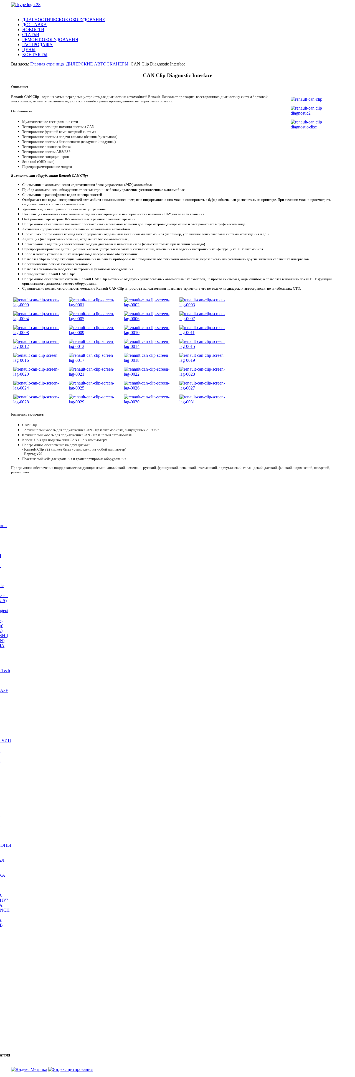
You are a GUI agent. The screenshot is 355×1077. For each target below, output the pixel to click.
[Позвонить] (25, 4)
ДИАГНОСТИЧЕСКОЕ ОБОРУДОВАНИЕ (63, 19)
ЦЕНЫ (29, 49)
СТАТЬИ (30, 34)
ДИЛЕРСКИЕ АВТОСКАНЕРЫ (97, 64)
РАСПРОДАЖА (37, 44)
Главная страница (47, 64)
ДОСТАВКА (34, 24)
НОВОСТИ (33, 29)
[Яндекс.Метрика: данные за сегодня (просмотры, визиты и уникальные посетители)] (29, 1069)
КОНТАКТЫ (34, 54)
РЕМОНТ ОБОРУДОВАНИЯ (50, 39)
